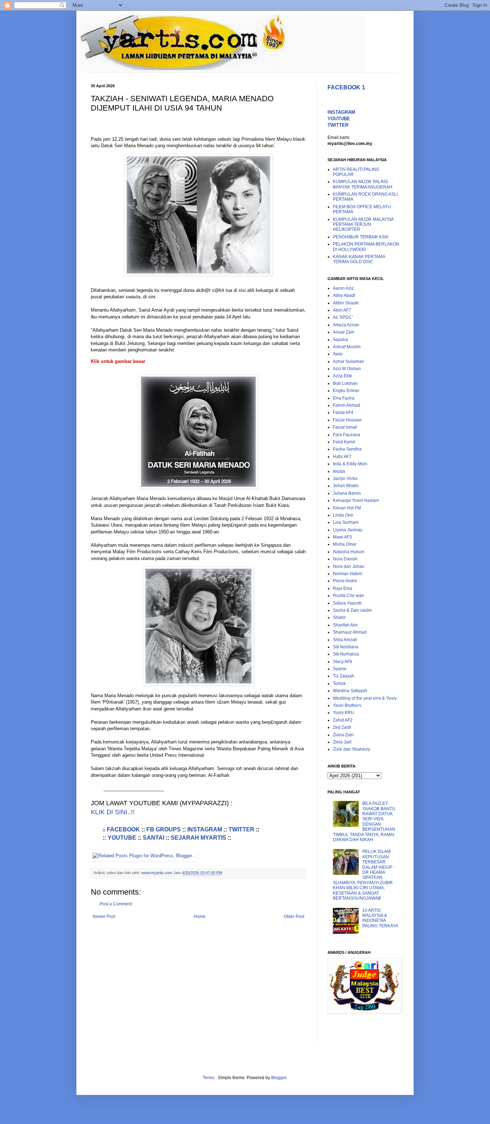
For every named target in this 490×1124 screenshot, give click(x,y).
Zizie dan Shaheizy (351, 749)
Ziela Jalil (342, 742)
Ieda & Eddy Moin (350, 463)
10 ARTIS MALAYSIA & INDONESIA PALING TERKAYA (380, 918)
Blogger (278, 1077)
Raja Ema (342, 588)
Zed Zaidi (342, 727)
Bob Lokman (345, 383)
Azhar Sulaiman (348, 361)
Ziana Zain (343, 734)
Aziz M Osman (347, 368)
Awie (338, 353)
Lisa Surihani (346, 522)
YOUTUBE (122, 838)
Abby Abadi (344, 295)
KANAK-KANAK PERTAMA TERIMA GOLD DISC (359, 259)
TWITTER (241, 829)
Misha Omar (345, 544)
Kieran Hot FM (347, 507)
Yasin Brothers (347, 705)
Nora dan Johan (348, 566)
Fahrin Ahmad (346, 405)
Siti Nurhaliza (346, 654)
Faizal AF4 (343, 412)
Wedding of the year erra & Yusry (365, 698)
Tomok (339, 683)
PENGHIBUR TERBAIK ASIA (360, 236)
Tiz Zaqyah (343, 675)
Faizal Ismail (345, 427)
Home (200, 916)
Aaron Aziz (343, 288)
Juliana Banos (347, 493)
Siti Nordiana (345, 646)
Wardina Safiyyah (350, 690)
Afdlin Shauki (346, 303)
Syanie (340, 668)
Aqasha (340, 339)
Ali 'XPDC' (343, 317)
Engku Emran (346, 390)
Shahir (339, 617)
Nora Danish (345, 558)
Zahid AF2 (343, 720)
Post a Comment (116, 903)
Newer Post (104, 916)
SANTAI (153, 838)
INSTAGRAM (204, 829)
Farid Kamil (344, 441)
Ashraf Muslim (347, 346)
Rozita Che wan (348, 595)
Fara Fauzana (346, 434)
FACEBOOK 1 (346, 87)
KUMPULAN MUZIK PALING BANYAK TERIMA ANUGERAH (362, 184)
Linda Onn (343, 515)
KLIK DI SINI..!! (113, 812)
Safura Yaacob (347, 603)
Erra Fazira (343, 398)
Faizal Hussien (347, 420)
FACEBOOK (124, 829)
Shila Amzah (345, 639)
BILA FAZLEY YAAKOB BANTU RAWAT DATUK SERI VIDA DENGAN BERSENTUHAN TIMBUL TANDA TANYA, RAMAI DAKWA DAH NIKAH (364, 821)
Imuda (339, 471)
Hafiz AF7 (342, 456)
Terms (209, 1077)
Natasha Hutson (348, 551)
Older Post (294, 916)
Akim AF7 (342, 310)
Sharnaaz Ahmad (350, 632)
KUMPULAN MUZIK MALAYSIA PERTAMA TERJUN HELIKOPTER (363, 224)
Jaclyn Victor (345, 478)
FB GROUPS (163, 829)
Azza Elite (342, 375)
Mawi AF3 (342, 537)
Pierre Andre (345, 580)
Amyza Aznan (346, 324)
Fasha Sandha (347, 449)
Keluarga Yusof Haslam (356, 500)
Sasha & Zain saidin (352, 610)
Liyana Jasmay (347, 529)
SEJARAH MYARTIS (198, 838)
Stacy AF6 (342, 661)
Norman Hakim (347, 573)
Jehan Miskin (346, 485)
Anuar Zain (343, 332)
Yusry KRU (343, 712)
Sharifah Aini (345, 625)
